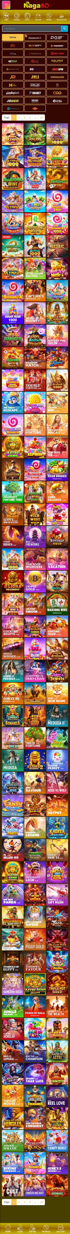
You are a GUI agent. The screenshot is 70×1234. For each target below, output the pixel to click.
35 (41, 117)
